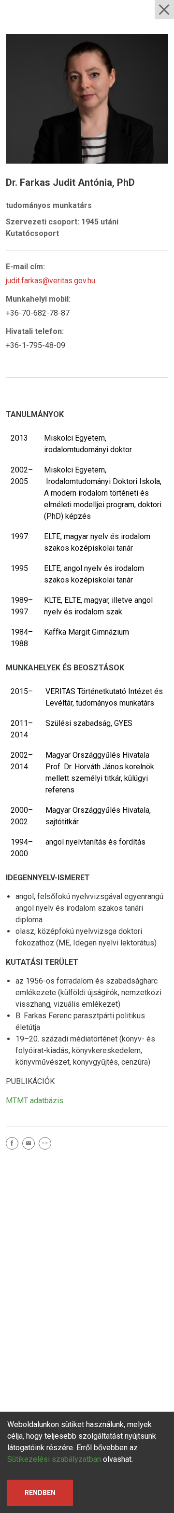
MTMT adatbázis (34, 1100)
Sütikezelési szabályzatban (54, 1459)
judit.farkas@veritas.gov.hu (50, 280)
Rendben (40, 1493)
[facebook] (14, 1145)
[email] (30, 1145)
